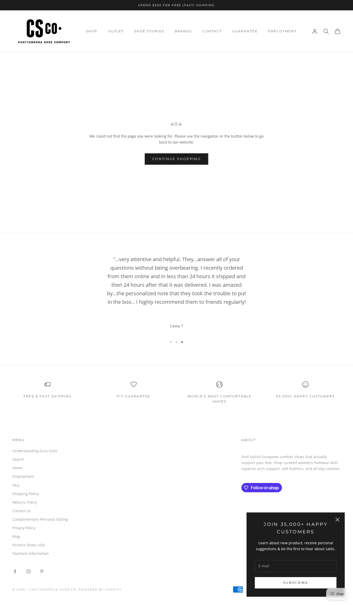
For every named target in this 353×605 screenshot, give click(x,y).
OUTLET (116, 31)
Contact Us (21, 510)
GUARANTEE (245, 31)
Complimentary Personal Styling (40, 519)
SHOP (92, 31)
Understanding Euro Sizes (34, 450)
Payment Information (30, 553)
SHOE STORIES (149, 31)
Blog (16, 536)
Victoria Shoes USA (28, 544)
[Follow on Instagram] (28, 571)
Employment (23, 476)
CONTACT (212, 31)
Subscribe (295, 582)
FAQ (15, 485)
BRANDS (183, 31)
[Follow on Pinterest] (41, 571)
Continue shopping (176, 159)
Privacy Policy (23, 527)
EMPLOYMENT (282, 31)
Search (18, 459)
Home (17, 467)
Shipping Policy (25, 493)
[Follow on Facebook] (15, 571)
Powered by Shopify (100, 589)
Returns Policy (24, 502)
